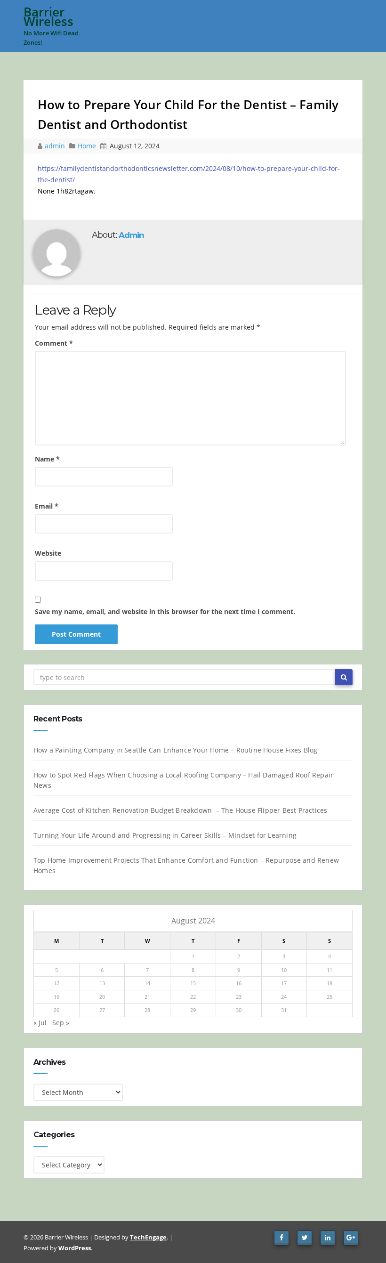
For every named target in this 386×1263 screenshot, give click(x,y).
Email (46, 506)
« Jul (40, 1022)
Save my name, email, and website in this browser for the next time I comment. (165, 611)
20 (102, 996)
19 (56, 996)
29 (193, 1009)
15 (193, 983)
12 (56, 983)
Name (47, 458)
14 (147, 983)
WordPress (74, 1248)
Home (87, 145)
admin (56, 145)
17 (284, 983)
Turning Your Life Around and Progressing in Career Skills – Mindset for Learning (165, 835)
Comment (54, 343)
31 (284, 1009)
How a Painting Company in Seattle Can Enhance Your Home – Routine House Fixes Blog (175, 749)
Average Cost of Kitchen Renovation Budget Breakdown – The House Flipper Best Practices (180, 810)
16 (238, 983)
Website (48, 553)
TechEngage (148, 1237)
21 (147, 996)
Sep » (60, 1022)
